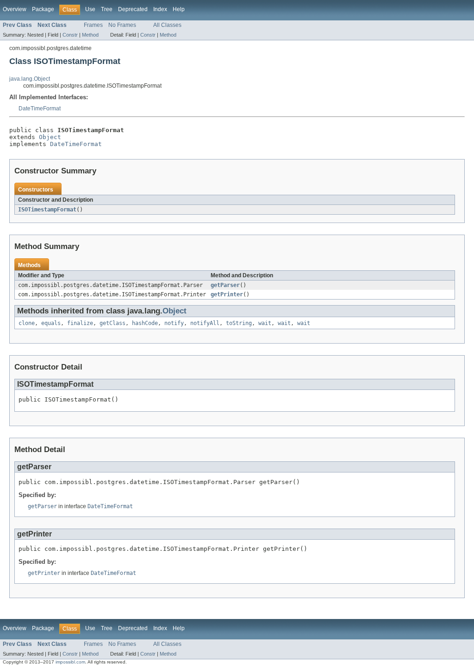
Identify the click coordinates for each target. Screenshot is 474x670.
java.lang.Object (29, 79)
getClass (112, 323)
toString (239, 323)
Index (160, 9)
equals (51, 323)
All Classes (167, 25)
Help (179, 9)
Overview (14, 9)
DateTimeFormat (40, 108)
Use (90, 9)
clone (27, 323)
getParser (225, 285)
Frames (93, 25)
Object (50, 137)
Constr (70, 35)
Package (43, 9)
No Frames (122, 25)
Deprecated (133, 9)
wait (264, 323)
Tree (106, 9)
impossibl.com (70, 661)
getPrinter (227, 294)
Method (90, 35)
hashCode (145, 323)
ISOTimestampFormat (47, 209)
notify (174, 323)
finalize (80, 323)
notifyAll (204, 323)
